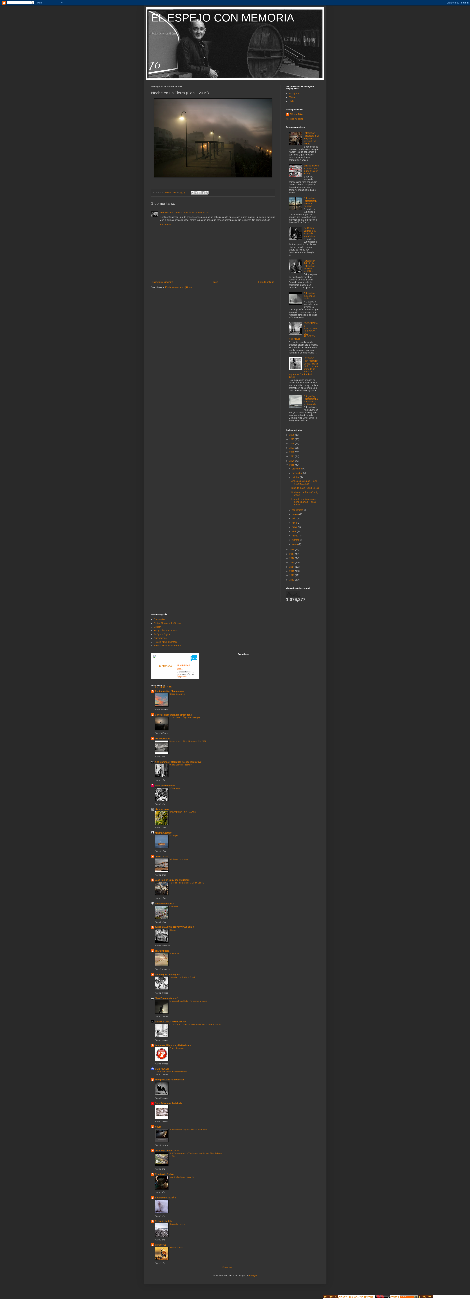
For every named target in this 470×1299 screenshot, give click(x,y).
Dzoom (157, 627)
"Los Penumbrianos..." (166, 998)
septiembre (298, 510)
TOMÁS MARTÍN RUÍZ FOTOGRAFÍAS (174, 927)
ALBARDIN (174, 954)
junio (294, 523)
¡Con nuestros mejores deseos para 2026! (188, 1130)
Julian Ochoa (162, 856)
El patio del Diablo (164, 1174)
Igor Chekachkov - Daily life (181, 1177)
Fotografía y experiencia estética (309, 296)
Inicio (215, 282)
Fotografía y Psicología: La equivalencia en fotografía (311, 400)
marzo (295, 535)
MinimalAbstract (163, 833)
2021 (292, 456)
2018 (292, 549)
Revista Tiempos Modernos (167, 645)
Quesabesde (160, 638)
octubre (296, 477)
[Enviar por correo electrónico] (193, 193)
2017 (292, 554)
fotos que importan (165, 785)
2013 (292, 571)
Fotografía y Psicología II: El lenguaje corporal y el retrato (311, 138)
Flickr (291, 101)
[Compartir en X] (200, 193)
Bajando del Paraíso (165, 1197)
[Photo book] (194, 660)
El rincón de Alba (164, 1221)
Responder (165, 224)
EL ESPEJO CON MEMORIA (222, 18)
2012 (292, 575)
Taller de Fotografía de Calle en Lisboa (186, 883)
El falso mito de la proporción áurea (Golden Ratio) (311, 169)
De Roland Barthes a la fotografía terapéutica (310, 232)
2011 (292, 579)
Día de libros (175, 788)
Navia (158, 1127)
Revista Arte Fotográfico (166, 642)
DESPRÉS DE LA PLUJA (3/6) (182, 812)
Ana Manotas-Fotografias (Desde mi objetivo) (178, 762)
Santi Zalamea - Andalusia (168, 1103)
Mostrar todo (227, 1267)
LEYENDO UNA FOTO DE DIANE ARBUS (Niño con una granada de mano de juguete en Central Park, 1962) (304, 367)
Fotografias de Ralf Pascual (169, 1079)
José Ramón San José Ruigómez (172, 880)
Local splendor (162, 738)
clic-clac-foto (162, 809)
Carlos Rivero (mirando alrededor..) (173, 715)
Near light (173, 835)
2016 (292, 558)
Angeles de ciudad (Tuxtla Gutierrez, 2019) (304, 482)
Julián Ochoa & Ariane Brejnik (182, 977)
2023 (292, 448)
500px (292, 97)
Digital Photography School (167, 623)
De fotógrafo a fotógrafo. (167, 974)
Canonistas (159, 619)
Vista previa (182, 676)
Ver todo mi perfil (294, 119)
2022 (292, 452)
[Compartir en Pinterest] (207, 193)
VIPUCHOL (160, 1245)
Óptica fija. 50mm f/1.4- (167, 1150)
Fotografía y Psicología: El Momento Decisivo (310, 202)
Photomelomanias (164, 903)
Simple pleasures (177, 694)
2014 (292, 567)
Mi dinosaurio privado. (179, 859)
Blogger (253, 1275)
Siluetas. (173, 930)
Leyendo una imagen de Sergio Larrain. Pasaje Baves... (304, 502)
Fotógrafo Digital (162, 634)
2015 (292, 562)
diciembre (297, 468)
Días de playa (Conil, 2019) (305, 488)
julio (294, 518)
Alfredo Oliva (296, 114)
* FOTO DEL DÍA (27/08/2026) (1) (184, 717)
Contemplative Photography (169, 691)
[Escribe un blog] (196, 193)
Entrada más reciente (162, 282)
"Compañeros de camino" (180, 765)
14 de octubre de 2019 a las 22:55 (191, 212)
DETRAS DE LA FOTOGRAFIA (170, 1021)
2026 (292, 435)
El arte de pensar (177, 1048)
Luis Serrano (166, 212)
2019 (292, 465)
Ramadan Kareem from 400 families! (171, 1072)
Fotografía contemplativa (166, 630)
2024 (292, 443)
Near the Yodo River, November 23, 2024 (187, 741)
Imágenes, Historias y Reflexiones (173, 1045)
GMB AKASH (162, 1069)
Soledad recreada (177, 1224)
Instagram (294, 93)
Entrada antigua (266, 282)
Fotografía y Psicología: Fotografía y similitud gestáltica (309, 266)
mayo (295, 527)
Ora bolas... (174, 906)
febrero (296, 540)
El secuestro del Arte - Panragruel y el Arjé (188, 1001)
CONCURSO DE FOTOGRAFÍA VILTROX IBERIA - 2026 (194, 1024)
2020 (292, 461)
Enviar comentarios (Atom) (178, 287)
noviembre (297, 473)
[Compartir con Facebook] (203, 193)
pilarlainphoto (162, 951)
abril (294, 531)
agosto (295, 514)
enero (295, 544)
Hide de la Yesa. (176, 1248)
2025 (292, 439)
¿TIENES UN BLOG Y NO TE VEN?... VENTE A (369, 1297)
